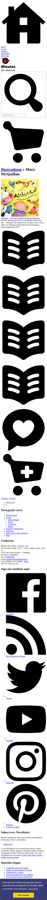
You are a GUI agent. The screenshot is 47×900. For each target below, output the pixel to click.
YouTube (9, 740)
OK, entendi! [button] (23, 895)
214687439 (9, 557)
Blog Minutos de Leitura (15, 656)
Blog (8, 535)
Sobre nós (5, 56)
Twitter (9, 698)
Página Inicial (11, 515)
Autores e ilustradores (14, 529)
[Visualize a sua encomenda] (23, 163)
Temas (10, 522)
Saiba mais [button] (33, 889)
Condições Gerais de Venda (17, 868)
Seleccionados (13, 520)
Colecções (12, 524)
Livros (3, 49)
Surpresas (10, 531)
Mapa (26, 561)
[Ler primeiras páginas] (23, 272)
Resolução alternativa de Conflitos (19, 875)
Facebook (10, 614)
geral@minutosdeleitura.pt (17, 559)
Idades (10, 526)
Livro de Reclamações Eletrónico (19, 877)
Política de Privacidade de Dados (19, 870)
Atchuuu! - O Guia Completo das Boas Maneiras (20, 218)
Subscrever (7, 844)
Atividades (5, 54)
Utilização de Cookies (14, 872)
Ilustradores (11, 169)
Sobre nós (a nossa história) (17, 533)
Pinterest (9, 825)
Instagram (10, 783)
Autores (4, 51)
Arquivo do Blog (13, 827)
